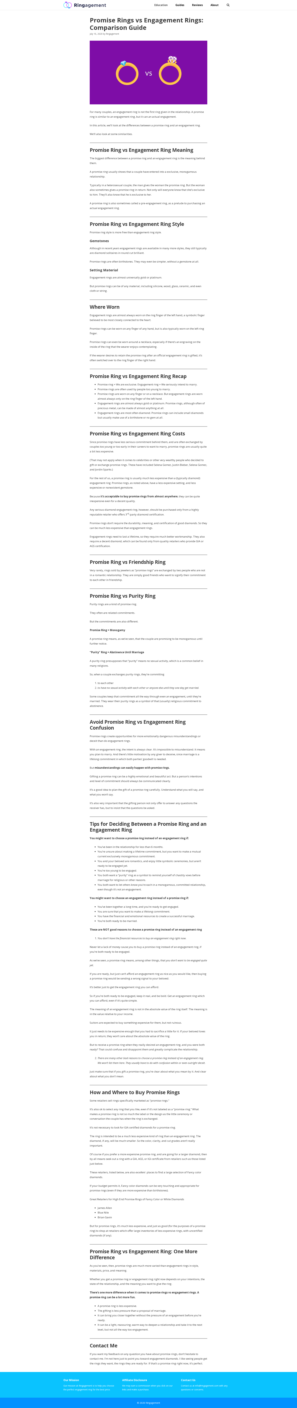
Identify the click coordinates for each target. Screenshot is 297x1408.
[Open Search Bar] (228, 5)
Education (161, 5)
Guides (179, 5)
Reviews (197, 5)
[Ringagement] (85, 5)
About (215, 5)
